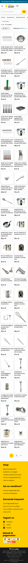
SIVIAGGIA (24, 552)
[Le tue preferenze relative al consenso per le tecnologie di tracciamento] (25, 560)
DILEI (20, 552)
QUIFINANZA (8, 553)
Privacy (17, 555)
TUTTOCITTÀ (15, 552)
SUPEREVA (19, 553)
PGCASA (4, 552)
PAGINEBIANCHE (9, 552)
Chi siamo (8, 555)
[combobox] (14, 11)
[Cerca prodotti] (24, 11)
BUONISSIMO (14, 553)
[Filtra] (6, 28)
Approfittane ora (21, 1)
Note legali (13, 555)
